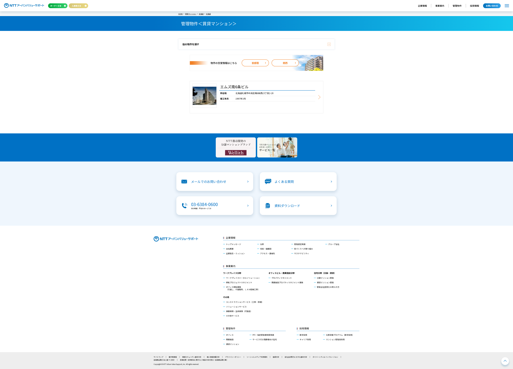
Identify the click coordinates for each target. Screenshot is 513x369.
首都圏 (255, 63)
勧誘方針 (276, 357)
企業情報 (422, 5)
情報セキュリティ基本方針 (191, 357)
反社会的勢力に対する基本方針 (296, 357)
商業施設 (230, 339)
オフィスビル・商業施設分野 (282, 273)
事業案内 (439, 5)
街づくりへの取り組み (303, 249)
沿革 (262, 244)
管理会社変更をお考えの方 (328, 287)
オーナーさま (55, 5)
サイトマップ (158, 357)
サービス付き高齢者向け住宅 (264, 339)
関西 (285, 63)
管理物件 (457, 5)
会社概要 (230, 249)
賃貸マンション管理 (325, 282)
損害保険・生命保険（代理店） (239, 311)
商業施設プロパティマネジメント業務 (287, 282)
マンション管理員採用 (335, 339)
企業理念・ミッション (235, 253)
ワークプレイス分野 (232, 273)
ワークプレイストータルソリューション (243, 278)
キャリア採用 (305, 339)
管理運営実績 (299, 244)
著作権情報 (173, 357)
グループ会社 (333, 244)
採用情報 (474, 5)
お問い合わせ (492, 5)
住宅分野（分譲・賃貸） (325, 273)
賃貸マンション (232, 344)
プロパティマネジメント (281, 278)
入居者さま (76, 5)
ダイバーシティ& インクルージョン (325, 357)
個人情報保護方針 (213, 357)
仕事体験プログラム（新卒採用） (340, 335)
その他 (226, 297)
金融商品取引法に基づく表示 (164, 360)
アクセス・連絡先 (267, 253)
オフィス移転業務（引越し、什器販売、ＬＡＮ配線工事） (243, 288)
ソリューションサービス (236, 306)
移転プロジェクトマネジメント (239, 282)
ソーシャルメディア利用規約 (257, 357)
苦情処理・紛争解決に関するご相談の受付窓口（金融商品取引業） (204, 360)
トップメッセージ (233, 244)
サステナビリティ (301, 253)
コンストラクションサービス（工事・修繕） (244, 302)
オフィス (230, 335)
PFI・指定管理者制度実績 (263, 335)
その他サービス (232, 316)
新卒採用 (303, 335)
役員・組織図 (265, 249)
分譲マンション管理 (325, 278)
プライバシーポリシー (233, 357)
